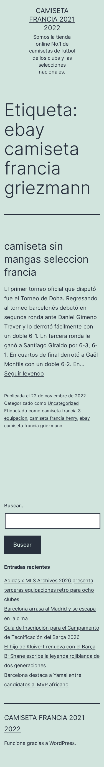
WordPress (62, 743)
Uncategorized (63, 403)
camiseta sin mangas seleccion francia (46, 259)
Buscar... (14, 505)
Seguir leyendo (24, 373)
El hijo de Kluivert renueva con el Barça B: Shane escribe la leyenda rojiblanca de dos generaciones (52, 656)
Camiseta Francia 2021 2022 (52, 19)
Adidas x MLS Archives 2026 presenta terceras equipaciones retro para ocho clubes (49, 590)
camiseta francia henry (53, 418)
